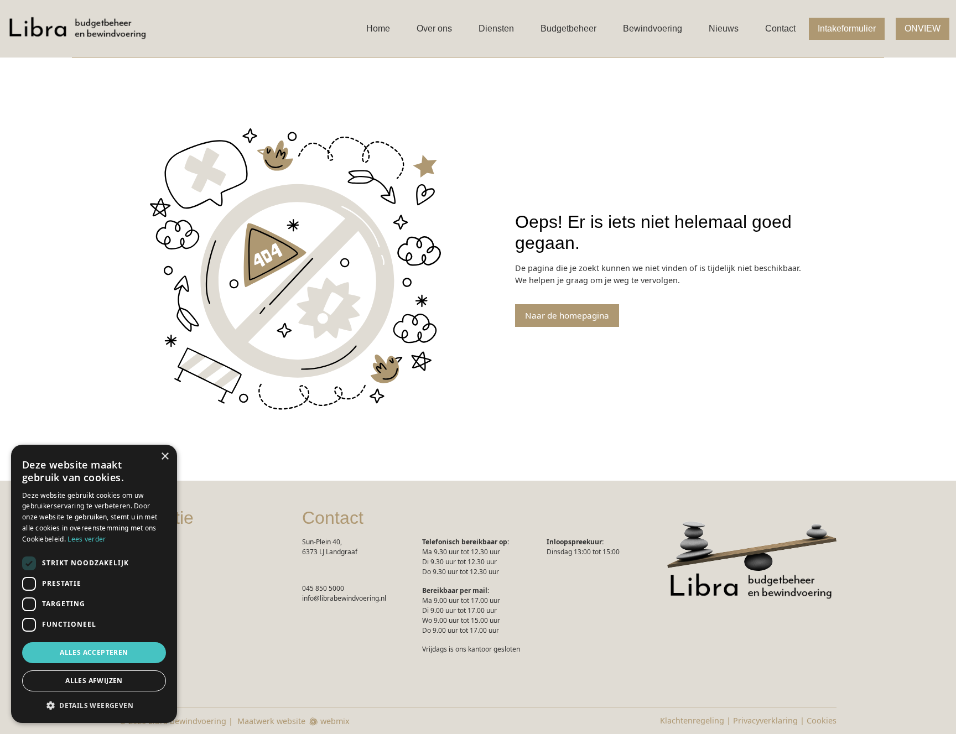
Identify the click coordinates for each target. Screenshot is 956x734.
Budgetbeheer (568, 28)
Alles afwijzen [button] (94, 680)
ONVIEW (923, 28)
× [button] (164, 456)
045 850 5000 (323, 588)
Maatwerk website (271, 721)
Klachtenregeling (692, 720)
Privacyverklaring (765, 720)
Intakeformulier (847, 28)
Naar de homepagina (567, 315)
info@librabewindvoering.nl (344, 598)
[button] (94, 705)
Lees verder (86, 539)
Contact (780, 28)
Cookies (821, 720)
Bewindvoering (652, 28)
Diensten (496, 28)
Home (378, 28)
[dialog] (94, 584)
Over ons (434, 28)
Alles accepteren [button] (94, 652)
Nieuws (724, 28)
